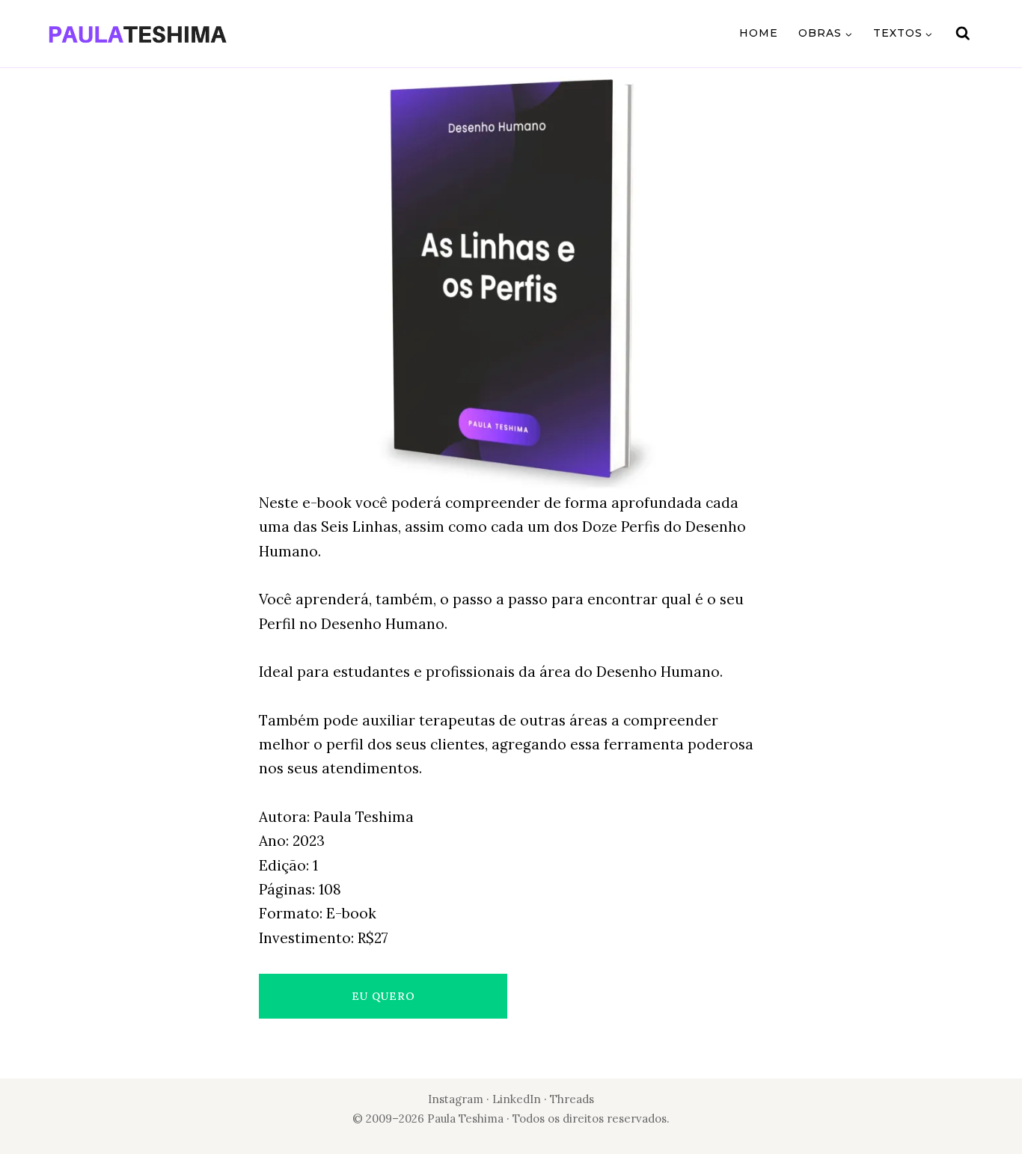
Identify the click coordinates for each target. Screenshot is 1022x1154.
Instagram (455, 1099)
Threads (572, 1099)
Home (758, 33)
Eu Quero (383, 996)
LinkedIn (518, 1099)
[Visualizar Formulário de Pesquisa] (963, 33)
